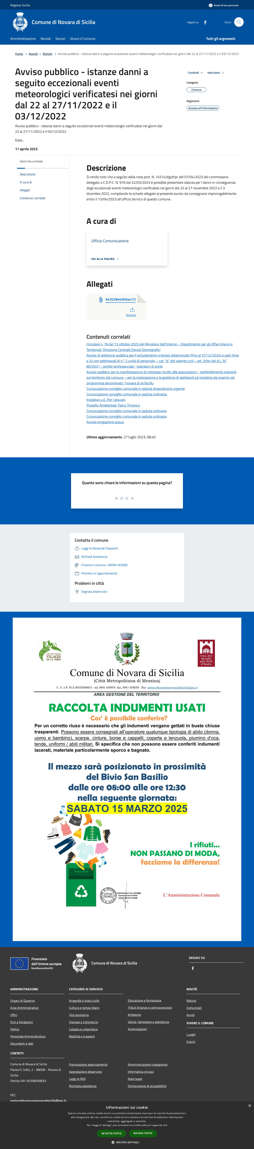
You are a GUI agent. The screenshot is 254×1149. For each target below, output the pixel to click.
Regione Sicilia (20, 5)
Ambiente (134, 1014)
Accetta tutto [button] (112, 1133)
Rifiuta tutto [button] (143, 1133)
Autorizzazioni (137, 1029)
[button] (126, 1142)
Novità (33, 53)
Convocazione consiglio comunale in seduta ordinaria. (127, 394)
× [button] (249, 1105)
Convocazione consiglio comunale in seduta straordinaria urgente (136, 388)
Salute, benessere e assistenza (148, 1021)
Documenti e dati (21, 1043)
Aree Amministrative (24, 1007)
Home (19, 53)
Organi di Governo (22, 1000)
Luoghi (191, 1034)
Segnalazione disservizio (85, 1071)
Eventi (191, 1041)
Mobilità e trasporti (82, 1036)
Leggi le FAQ (77, 1078)
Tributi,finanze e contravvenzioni (150, 1007)
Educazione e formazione (144, 1000)
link (165, 1125)
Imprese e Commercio (83, 1022)
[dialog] (127, 1125)
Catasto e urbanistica (83, 1029)
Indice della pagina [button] (31, 161)
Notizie (47, 53)
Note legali (135, 1078)
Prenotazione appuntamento (88, 1064)
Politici (14, 1029)
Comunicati (194, 1007)
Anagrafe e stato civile (84, 1000)
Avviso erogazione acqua (105, 422)
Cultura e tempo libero (84, 1007)
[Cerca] (239, 22)
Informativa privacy (141, 1071)
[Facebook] (204, 22)
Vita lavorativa (79, 1014)
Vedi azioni (213, 72)
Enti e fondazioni (21, 1022)
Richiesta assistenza (82, 1086)
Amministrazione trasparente (147, 1064)
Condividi (193, 72)
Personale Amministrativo (27, 1036)
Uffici (13, 1014)
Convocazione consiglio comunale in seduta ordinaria (126, 410)
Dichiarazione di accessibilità (147, 1086)
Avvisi (191, 1014)
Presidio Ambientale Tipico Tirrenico (113, 405)
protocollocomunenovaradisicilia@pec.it (38, 1100)
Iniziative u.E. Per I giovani (106, 399)
